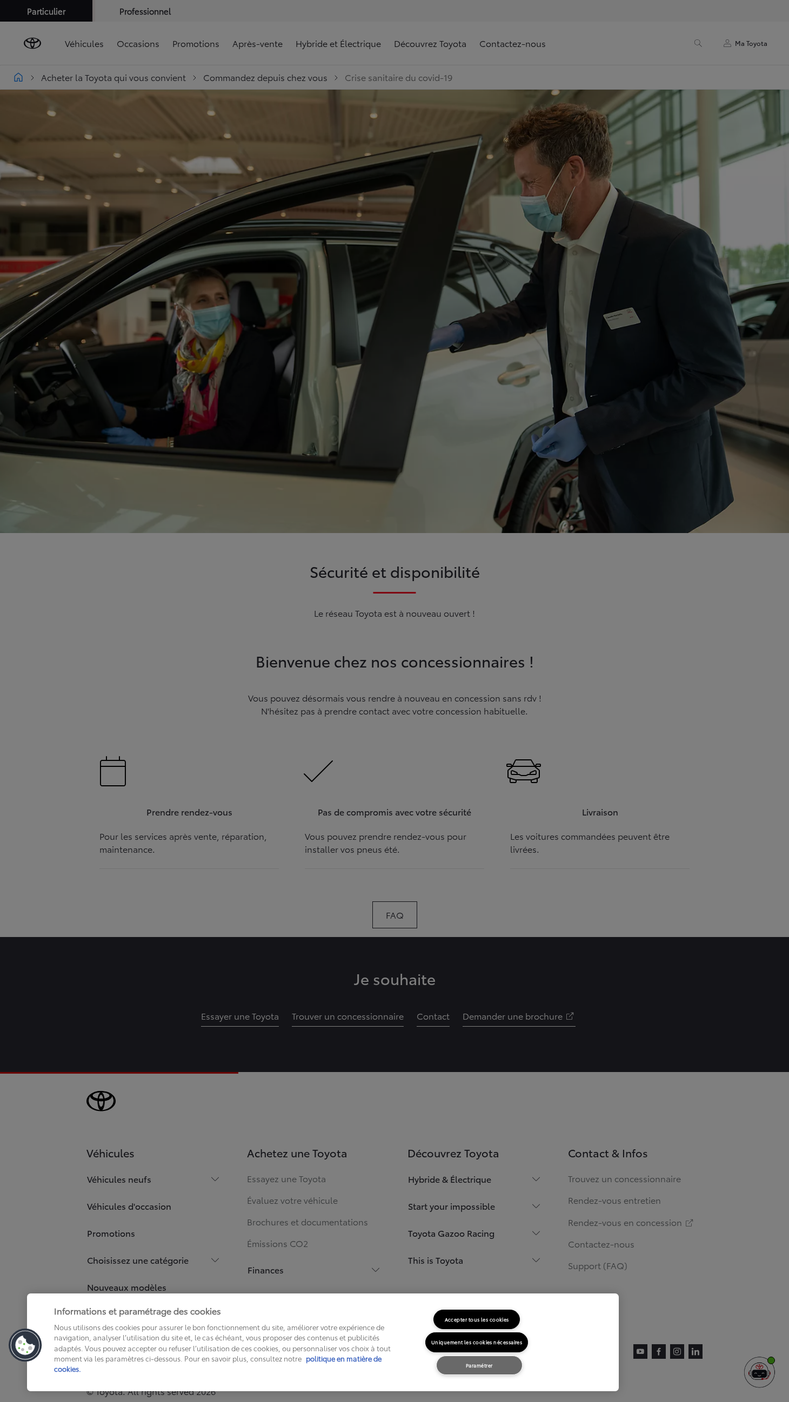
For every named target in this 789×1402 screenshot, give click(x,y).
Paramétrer (479, 1365)
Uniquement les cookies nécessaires (476, 1342)
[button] (25, 1345)
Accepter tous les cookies (477, 1319)
